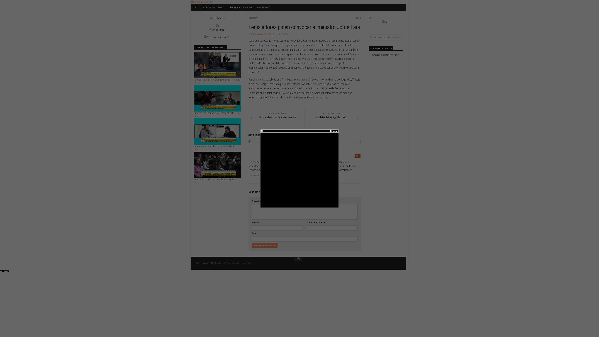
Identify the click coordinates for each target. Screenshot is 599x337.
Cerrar (331, 131)
